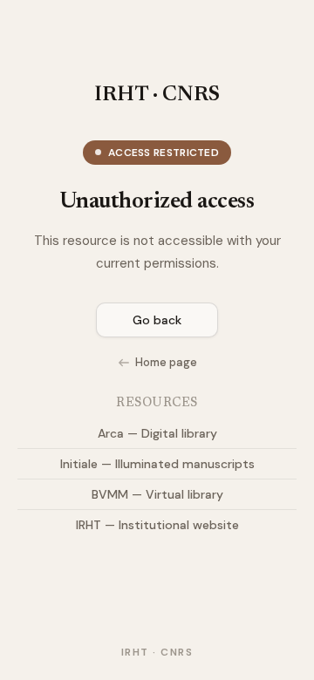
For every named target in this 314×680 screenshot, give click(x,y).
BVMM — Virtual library (157, 494)
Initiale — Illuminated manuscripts (157, 464)
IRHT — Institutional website (157, 525)
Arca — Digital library (157, 433)
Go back (157, 320)
